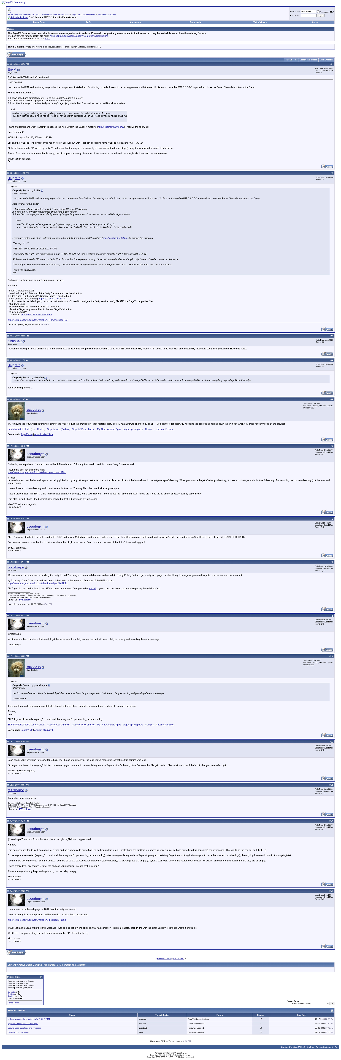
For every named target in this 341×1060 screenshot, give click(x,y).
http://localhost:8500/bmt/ (111, 127)
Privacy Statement (324, 1047)
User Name (295, 11)
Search (315, 22)
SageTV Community (22, 15)
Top (336, 1047)
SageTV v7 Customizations (83, 15)
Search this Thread (308, 60)
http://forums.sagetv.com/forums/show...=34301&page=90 (37, 320)
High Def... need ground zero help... (23, 1023)
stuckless (33, 410)
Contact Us (286, 1047)
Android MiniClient (43, 434)
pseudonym (35, 454)
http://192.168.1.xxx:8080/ (52, 298)
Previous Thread (164, 958)
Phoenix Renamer (165, 429)
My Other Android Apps (109, 429)
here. (47, 38)
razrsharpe (16, 567)
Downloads (195, 22)
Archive (310, 1047)
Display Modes (326, 60)
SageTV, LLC (299, 1047)
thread (92, 588)
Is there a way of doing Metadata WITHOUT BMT (29, 1019)
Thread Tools (291, 60)
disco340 (15, 341)
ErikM (12, 69)
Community (135, 22)
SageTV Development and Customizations (51, 15)
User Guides (38, 429)
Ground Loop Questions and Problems (24, 1028)
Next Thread (178, 958)
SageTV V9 (27, 434)
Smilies (11, 994)
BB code (11, 992)
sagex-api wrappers (133, 429)
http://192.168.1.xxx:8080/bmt (36, 314)
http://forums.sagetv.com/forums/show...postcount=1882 (37, 920)
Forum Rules (39, 22)
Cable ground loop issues (18, 1032)
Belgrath (14, 178)
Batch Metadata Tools (107, 15)
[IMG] (10, 996)
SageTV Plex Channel (83, 429)
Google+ (149, 429)
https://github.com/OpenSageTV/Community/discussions (79, 36)
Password (294, 15)
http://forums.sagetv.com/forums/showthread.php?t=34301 (38, 583)
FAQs (88, 22)
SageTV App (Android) (58, 429)
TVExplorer (25, 599)
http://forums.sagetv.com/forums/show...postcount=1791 (37, 472)
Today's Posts (260, 22)
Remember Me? (327, 12)
